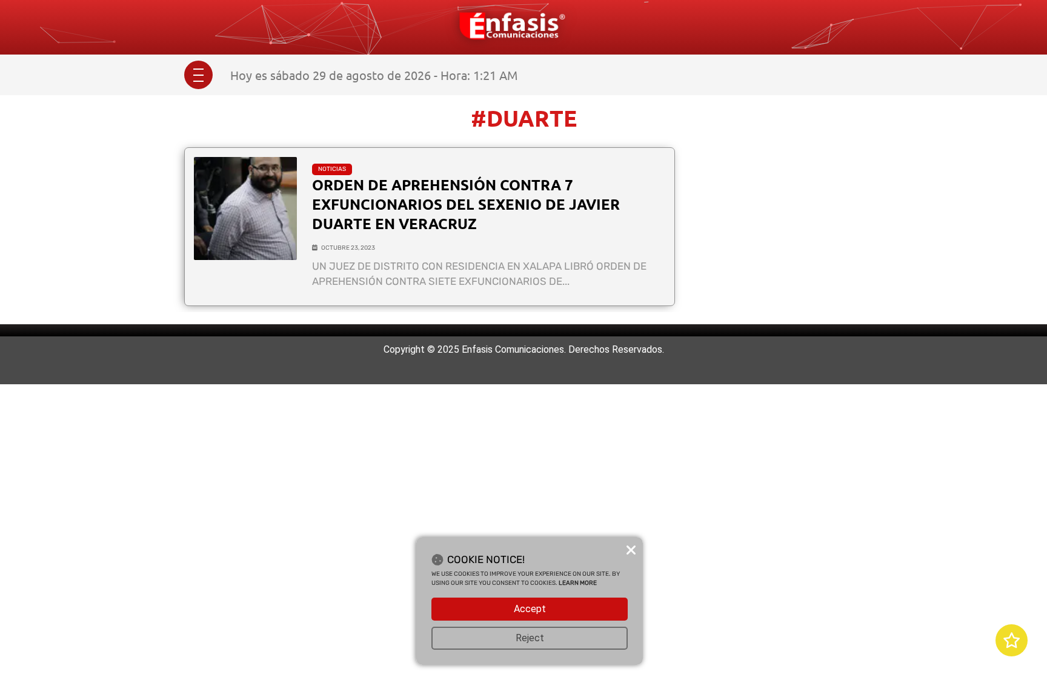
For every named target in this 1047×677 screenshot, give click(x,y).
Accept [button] (530, 609)
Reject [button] (530, 638)
